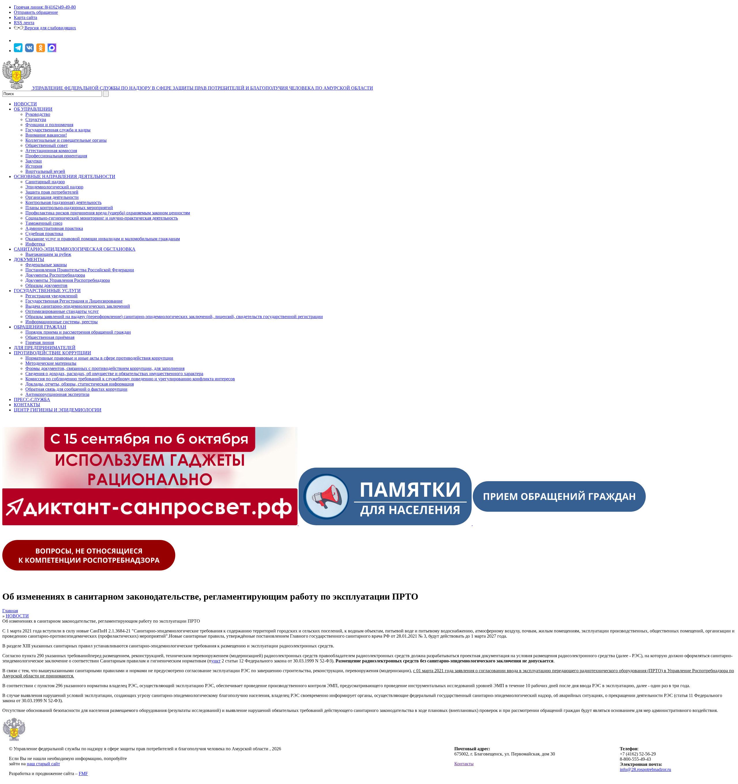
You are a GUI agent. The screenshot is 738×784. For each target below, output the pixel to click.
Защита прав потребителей (51, 192)
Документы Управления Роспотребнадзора (67, 280)
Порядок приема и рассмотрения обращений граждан (78, 332)
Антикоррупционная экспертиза (57, 394)
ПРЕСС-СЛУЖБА (32, 399)
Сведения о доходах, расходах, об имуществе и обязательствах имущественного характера (114, 373)
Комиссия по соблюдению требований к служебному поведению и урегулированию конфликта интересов (130, 378)
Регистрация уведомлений (51, 295)
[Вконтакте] (30, 50)
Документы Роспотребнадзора (55, 275)
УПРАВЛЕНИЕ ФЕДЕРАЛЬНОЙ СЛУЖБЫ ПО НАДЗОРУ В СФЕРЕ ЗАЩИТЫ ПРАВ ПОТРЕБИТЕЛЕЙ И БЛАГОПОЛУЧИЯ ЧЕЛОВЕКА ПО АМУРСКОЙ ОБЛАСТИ (202, 88)
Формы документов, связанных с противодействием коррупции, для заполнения (104, 368)
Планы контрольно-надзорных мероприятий (69, 207)
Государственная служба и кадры (58, 129)
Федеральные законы (46, 264)
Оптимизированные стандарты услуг (62, 311)
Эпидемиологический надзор (54, 186)
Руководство (37, 114)
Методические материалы (50, 363)
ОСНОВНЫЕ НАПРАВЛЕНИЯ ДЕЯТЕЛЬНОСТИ (64, 176)
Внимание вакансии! (46, 135)
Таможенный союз (43, 223)
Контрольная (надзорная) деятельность (63, 202)
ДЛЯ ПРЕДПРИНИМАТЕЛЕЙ (45, 347)
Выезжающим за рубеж (48, 254)
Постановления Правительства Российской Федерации (79, 269)
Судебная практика (44, 233)
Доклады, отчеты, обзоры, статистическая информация (79, 383)
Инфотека (35, 243)
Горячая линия (39, 342)
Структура (35, 119)
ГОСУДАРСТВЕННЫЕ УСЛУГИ (47, 290)
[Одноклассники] (41, 50)
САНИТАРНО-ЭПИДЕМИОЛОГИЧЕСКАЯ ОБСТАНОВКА (74, 249)
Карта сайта (25, 17)
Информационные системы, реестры (61, 321)
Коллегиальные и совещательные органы (66, 140)
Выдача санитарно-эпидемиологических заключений (77, 306)
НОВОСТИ (25, 103)
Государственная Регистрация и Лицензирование (74, 301)
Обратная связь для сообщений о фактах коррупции (76, 389)
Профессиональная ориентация (56, 155)
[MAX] (53, 50)
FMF (83, 773)
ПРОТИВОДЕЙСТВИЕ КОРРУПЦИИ (52, 352)
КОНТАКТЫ (27, 404)
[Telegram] (19, 50)
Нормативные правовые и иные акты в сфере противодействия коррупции (99, 358)
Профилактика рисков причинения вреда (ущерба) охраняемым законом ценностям (107, 212)
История (33, 166)
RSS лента (24, 22)
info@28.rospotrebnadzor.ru (645, 769)
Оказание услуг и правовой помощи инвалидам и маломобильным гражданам (102, 238)
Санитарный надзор (45, 181)
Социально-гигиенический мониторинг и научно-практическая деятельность (101, 218)
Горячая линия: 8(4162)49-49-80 (45, 7)
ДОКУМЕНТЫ (29, 259)
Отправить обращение (36, 12)
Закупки (33, 160)
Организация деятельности (52, 197)
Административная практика (54, 228)
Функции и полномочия (49, 124)
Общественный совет (46, 145)
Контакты (464, 763)
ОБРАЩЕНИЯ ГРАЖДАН (40, 326)
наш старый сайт (43, 763)
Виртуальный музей (45, 171)
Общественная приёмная (49, 337)
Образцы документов (46, 285)
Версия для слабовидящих (49, 27)
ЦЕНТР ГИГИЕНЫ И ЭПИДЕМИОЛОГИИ (57, 409)
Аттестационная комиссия (51, 150)
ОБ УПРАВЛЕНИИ (33, 109)
